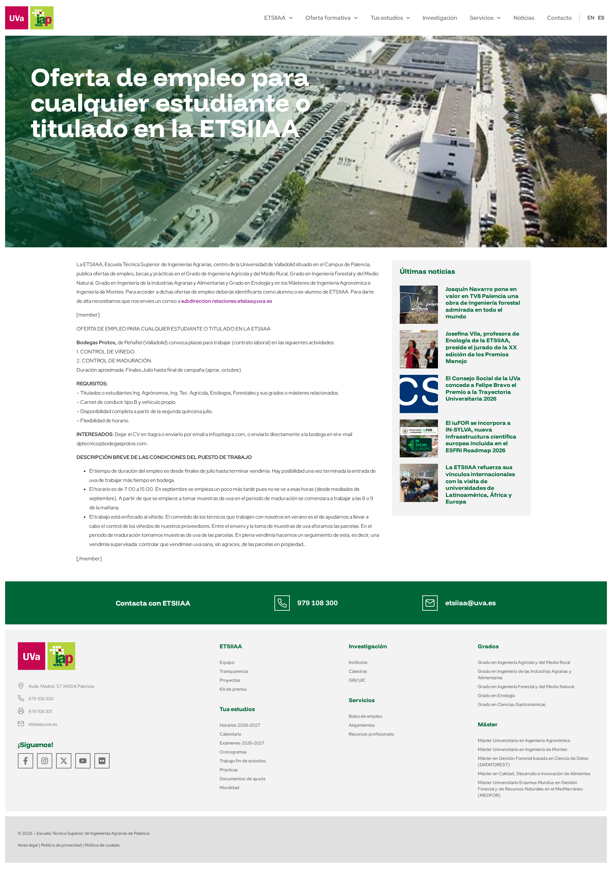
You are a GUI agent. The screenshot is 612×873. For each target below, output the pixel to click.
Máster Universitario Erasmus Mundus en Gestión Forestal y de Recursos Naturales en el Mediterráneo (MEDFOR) (530, 789)
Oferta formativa (328, 18)
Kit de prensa (233, 689)
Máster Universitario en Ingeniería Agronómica (524, 740)
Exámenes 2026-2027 (242, 743)
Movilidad (229, 787)
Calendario (230, 734)
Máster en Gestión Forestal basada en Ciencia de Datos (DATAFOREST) (533, 761)
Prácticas (229, 770)
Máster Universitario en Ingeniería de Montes (522, 749)
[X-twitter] (63, 760)
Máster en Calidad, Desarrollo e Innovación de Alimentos (534, 773)
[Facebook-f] (25, 760)
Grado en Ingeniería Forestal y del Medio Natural (526, 686)
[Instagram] (44, 760)
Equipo (227, 662)
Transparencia (234, 671)
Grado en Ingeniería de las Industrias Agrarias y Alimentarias (525, 674)
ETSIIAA (275, 18)
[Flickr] (102, 760)
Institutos (358, 662)
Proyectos (230, 680)
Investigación (440, 18)
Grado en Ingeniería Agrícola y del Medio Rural (524, 662)
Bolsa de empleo (365, 716)
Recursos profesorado (371, 734)
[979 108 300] (282, 603)
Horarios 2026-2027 (240, 725)
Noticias (524, 18)
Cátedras (358, 671)
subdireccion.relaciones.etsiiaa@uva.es (226, 301)
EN (590, 17)
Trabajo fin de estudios (243, 761)
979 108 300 (317, 602)
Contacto (559, 18)
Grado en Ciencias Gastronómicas (512, 704)
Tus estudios (387, 18)
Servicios (481, 18)
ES (601, 17)
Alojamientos (362, 725)
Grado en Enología (496, 695)
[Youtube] (83, 760)
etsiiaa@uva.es (470, 602)
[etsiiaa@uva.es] (430, 603)
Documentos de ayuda (242, 779)
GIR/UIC (357, 680)
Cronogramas (233, 752)
